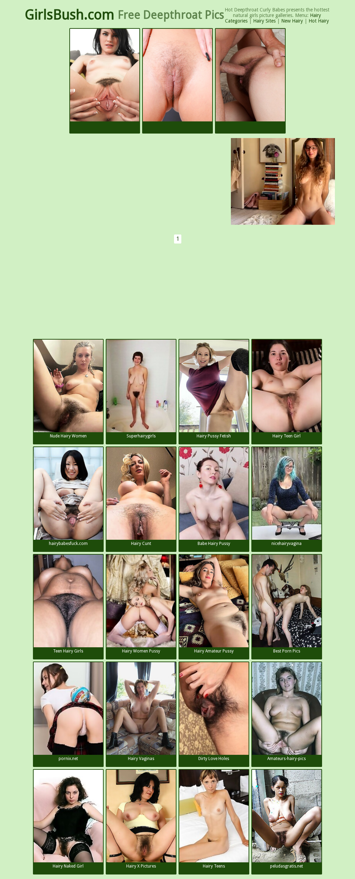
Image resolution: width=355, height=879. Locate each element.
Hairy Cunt (141, 543)
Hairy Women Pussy (141, 651)
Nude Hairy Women (68, 436)
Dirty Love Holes (213, 758)
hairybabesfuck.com (68, 543)
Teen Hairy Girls (68, 651)
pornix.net (68, 758)
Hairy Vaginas (141, 758)
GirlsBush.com (69, 15)
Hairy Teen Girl (286, 436)
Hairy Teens (214, 866)
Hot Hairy (319, 21)
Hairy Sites (264, 21)
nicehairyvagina (286, 543)
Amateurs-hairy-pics (286, 758)
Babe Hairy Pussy (214, 543)
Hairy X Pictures (141, 866)
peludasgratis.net (286, 866)
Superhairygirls (141, 436)
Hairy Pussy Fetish (214, 436)
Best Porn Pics (286, 651)
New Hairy (292, 21)
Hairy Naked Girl (68, 866)
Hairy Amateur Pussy (214, 651)
